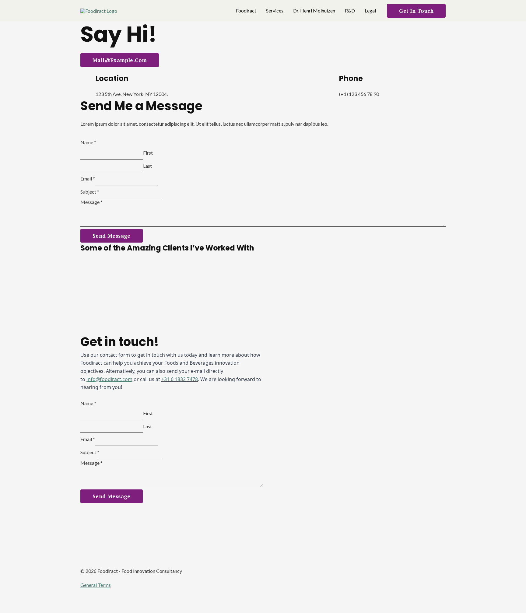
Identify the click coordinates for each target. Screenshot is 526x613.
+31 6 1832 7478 (179, 379)
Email (87, 178)
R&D (350, 10)
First (148, 153)
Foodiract (246, 10)
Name (88, 142)
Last (147, 166)
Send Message (112, 235)
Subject (89, 191)
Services (274, 10)
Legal (370, 10)
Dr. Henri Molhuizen (314, 10)
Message (91, 202)
